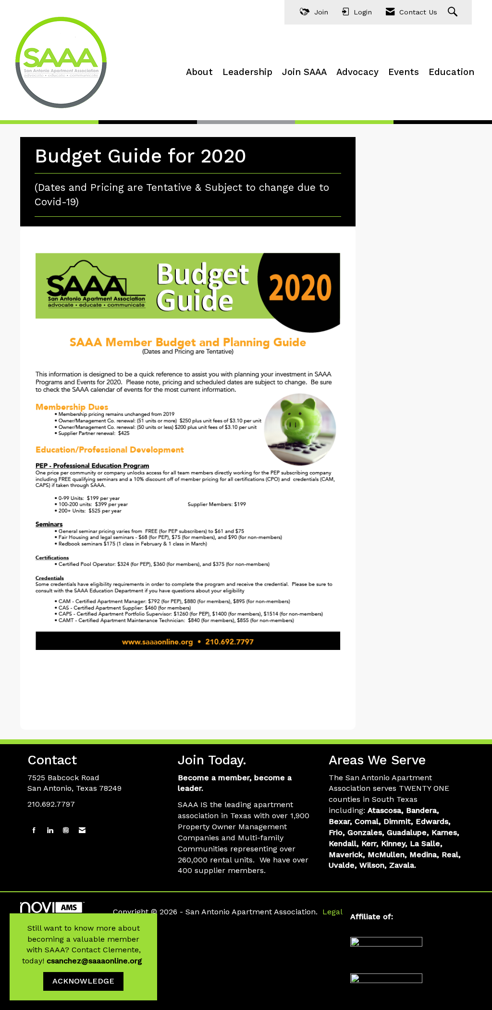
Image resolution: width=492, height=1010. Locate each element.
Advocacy (357, 72)
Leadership (247, 72)
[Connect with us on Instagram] (66, 830)
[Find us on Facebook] (34, 830)
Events (403, 72)
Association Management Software (63, 918)
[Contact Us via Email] (82, 830)
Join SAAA (304, 72)
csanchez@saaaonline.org (96, 960)
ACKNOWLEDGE (83, 980)
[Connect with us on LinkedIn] (50, 830)
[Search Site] (454, 12)
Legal (332, 911)
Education (451, 72)
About (199, 72)
